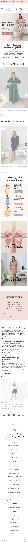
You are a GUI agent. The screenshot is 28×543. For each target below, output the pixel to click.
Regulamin (14, 511)
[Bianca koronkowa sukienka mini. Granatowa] (14, 145)
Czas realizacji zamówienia (14, 492)
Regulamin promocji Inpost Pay (14, 500)
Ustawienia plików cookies (13, 519)
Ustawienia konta (14, 530)
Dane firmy (14, 457)
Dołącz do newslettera (11, 316)
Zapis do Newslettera (14, 469)
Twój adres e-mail (8, 313)
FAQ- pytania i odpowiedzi (14, 507)
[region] (14, 1)
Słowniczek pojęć (14, 473)
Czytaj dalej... (7, 338)
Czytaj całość (5, 408)
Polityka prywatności (14, 515)
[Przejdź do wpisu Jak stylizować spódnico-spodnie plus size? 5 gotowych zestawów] (14, 391)
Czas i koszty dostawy (14, 488)
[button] (2, 9)
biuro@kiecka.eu (14, 445)
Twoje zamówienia (14, 526)
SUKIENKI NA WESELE (14, 64)
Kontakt (14, 461)
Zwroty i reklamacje (14, 496)
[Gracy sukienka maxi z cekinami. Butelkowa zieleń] (14, 87)
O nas (14, 453)
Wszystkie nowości (17, 121)
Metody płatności (14, 480)
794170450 (14, 442)
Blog (14, 465)
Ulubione (14, 534)
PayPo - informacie (14, 484)
